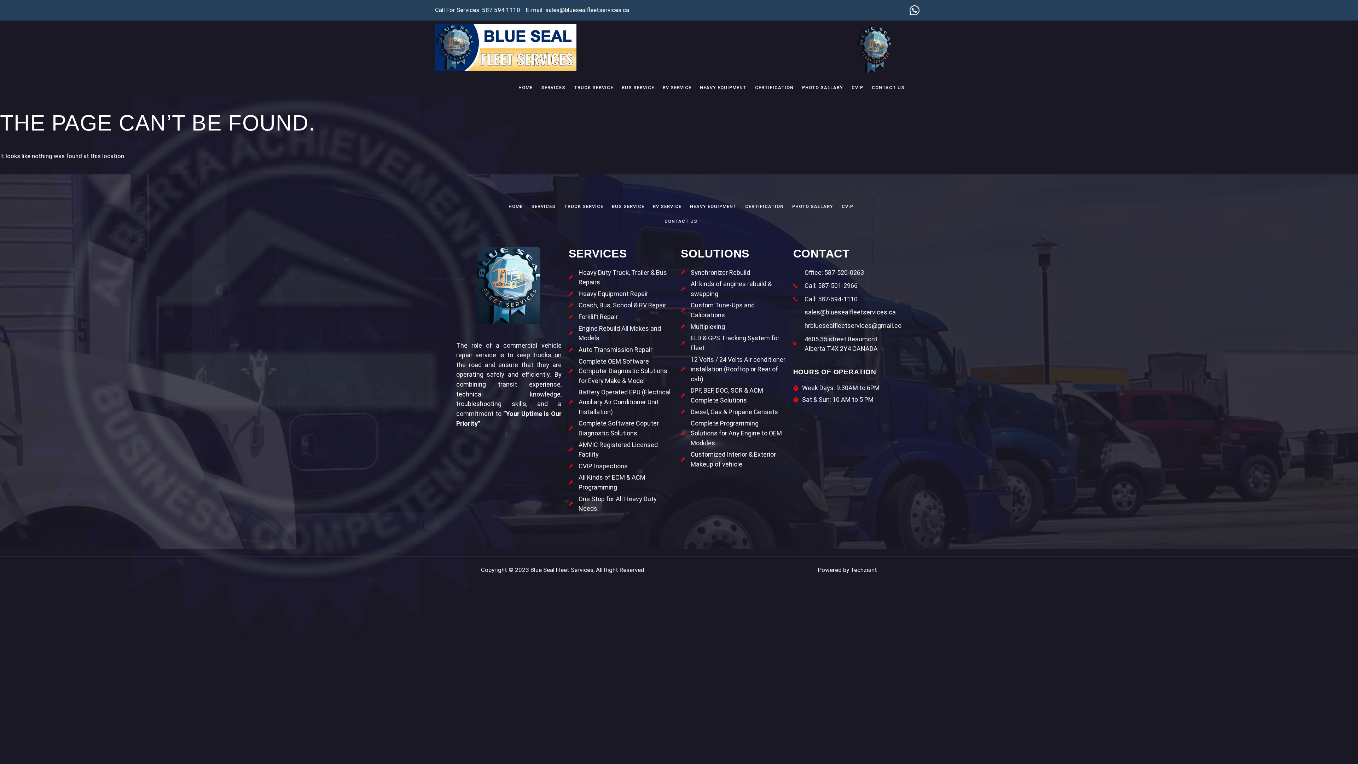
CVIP (857, 87)
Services (553, 87)
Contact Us (888, 87)
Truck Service (593, 87)
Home (525, 87)
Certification (774, 87)
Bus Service (638, 87)
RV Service (677, 87)
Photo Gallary (822, 87)
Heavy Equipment (723, 87)
